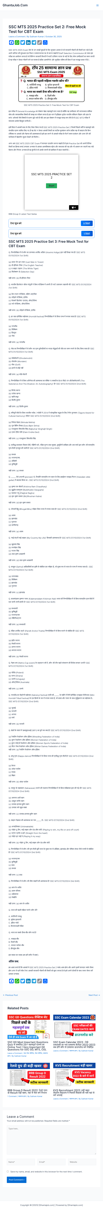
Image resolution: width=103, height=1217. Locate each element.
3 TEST (86, 223)
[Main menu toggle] (97, 5)
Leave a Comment (17, 36)
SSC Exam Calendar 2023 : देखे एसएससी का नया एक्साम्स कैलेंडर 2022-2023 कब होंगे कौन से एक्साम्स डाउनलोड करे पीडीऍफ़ (74, 1044)
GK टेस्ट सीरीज (29, 1053)
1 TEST (87, 233)
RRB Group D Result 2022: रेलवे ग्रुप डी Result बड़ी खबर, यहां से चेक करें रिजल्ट (27, 1091)
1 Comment (12, 1096)
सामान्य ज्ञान (73, 1051)
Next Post (94, 995)
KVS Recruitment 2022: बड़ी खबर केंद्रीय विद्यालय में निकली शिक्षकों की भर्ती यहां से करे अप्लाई (73, 1093)
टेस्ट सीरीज (38, 1053)
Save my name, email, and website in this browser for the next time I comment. (46, 1171)
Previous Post (10, 995)
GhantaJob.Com (15, 5)
